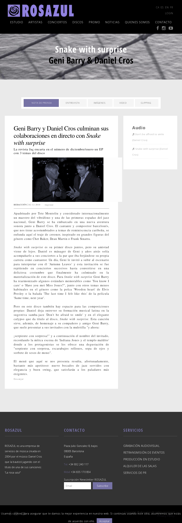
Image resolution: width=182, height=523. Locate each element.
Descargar (19, 378)
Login (169, 13)
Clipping (146, 102)
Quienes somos (137, 22)
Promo (94, 22)
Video (123, 102)
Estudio (16, 22)
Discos (77, 22)
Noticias (112, 22)
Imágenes (99, 102)
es (162, 7)
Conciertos (57, 22)
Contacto (163, 22)
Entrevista (73, 102)
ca (157, 7)
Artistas (35, 22)
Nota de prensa (42, 102)
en (167, 7)
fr (171, 7)
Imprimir (49, 204)
